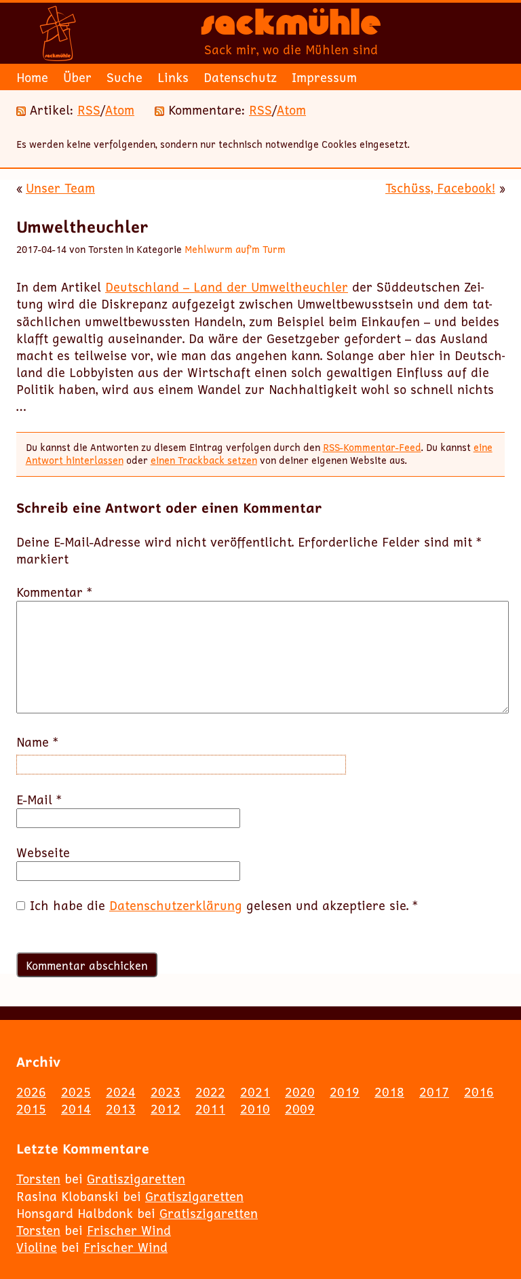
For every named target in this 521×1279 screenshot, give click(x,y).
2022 (210, 1092)
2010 (255, 1109)
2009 (300, 1109)
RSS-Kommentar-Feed (372, 447)
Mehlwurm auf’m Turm (235, 249)
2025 (76, 1092)
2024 (121, 1092)
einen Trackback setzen (204, 460)
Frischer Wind (129, 1230)
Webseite (43, 852)
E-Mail (39, 799)
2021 (255, 1092)
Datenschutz (240, 77)
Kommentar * (54, 592)
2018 (389, 1092)
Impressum (324, 77)
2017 (434, 1092)
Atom (119, 110)
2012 (165, 1109)
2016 (479, 1092)
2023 (165, 1092)
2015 (31, 1109)
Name (37, 742)
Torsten (38, 1178)
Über (77, 77)
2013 (121, 1109)
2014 (76, 1109)
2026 (31, 1092)
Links (173, 77)
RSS (88, 110)
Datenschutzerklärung (175, 905)
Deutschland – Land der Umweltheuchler (226, 287)
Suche (124, 77)
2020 (300, 1092)
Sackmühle (291, 27)
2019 (345, 1092)
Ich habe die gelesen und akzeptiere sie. (224, 905)
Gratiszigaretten (136, 1178)
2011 (210, 1109)
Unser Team (60, 188)
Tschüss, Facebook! (440, 188)
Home (32, 77)
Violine (36, 1247)
